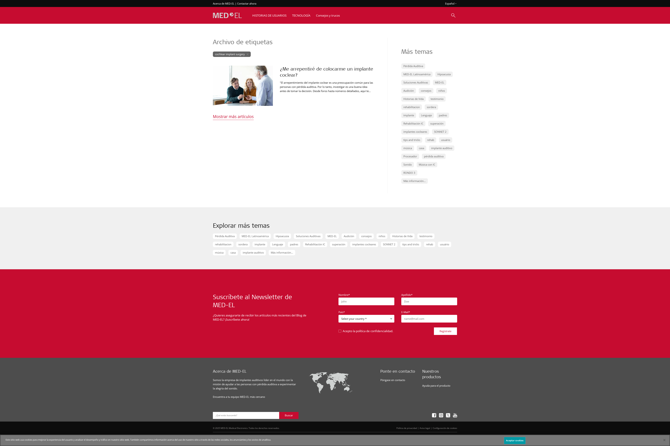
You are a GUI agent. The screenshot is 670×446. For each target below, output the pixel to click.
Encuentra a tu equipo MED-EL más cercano (239, 397)
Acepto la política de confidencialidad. (368, 331)
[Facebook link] (434, 415)
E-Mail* (405, 312)
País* (341, 312)
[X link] (448, 415)
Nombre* (344, 295)
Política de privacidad (406, 428)
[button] (413, 66)
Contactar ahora (246, 3)
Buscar (289, 415)
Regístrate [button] (445, 331)
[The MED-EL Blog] (227, 15)
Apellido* (406, 295)
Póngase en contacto (392, 380)
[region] (335, 440)
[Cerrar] (664, 440)
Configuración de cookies (445, 428)
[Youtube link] (455, 415)
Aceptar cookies (514, 440)
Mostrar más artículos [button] (233, 116)
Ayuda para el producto (436, 385)
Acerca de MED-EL (223, 3)
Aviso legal (425, 428)
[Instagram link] (441, 415)
